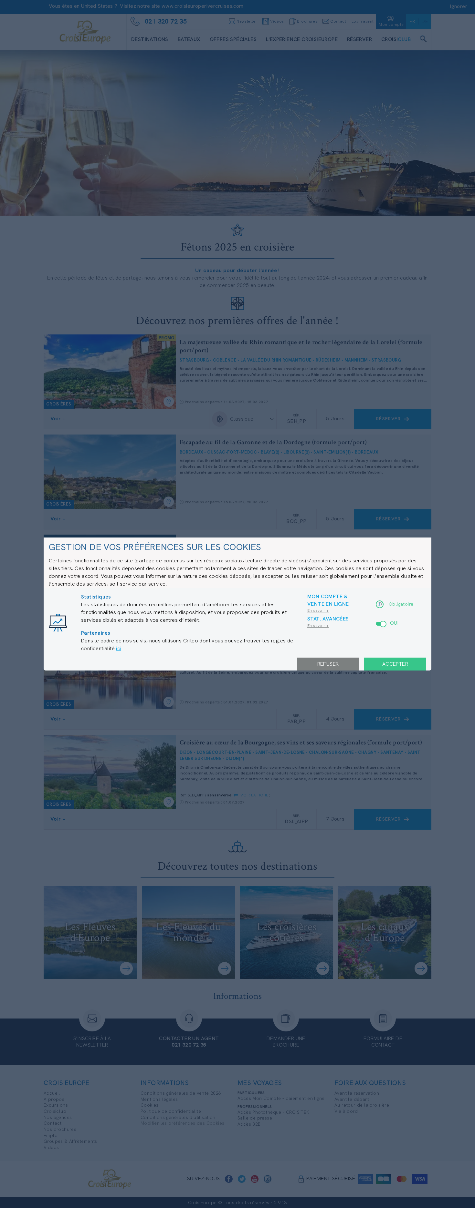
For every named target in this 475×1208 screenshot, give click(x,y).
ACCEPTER (395, 663)
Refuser (328, 663)
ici (118, 648)
